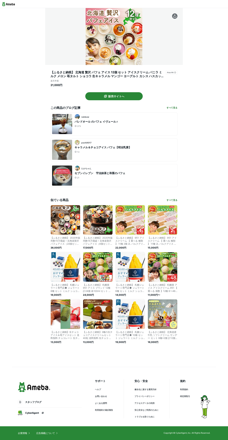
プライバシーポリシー (145, 396)
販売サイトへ (116, 96)
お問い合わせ (101, 396)
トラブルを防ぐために (145, 416)
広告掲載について (45, 433)
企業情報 (22, 433)
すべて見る (172, 107)
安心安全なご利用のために (147, 410)
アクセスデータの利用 (145, 403)
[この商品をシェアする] (174, 16)
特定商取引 (185, 396)
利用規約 (184, 389)
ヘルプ (98, 389)
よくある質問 (101, 403)
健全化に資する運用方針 (146, 389)
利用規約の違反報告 (104, 410)
